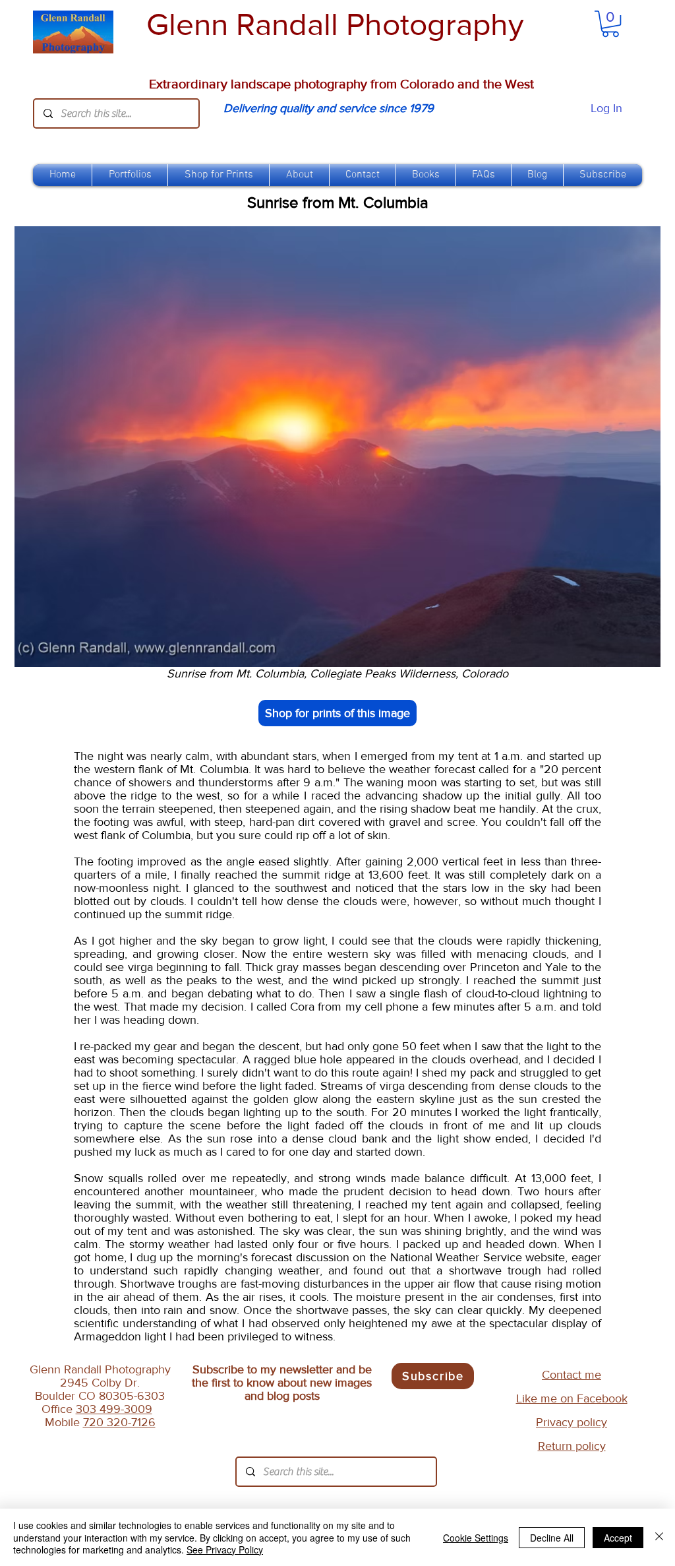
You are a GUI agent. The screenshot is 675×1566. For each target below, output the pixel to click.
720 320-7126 (119, 1422)
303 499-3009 (114, 1409)
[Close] (659, 1537)
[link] (610, 24)
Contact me (571, 1374)
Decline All (551, 1537)
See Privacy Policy (225, 1549)
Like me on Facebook (572, 1398)
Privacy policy (571, 1422)
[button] (218, 175)
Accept (618, 1537)
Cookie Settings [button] (475, 1537)
